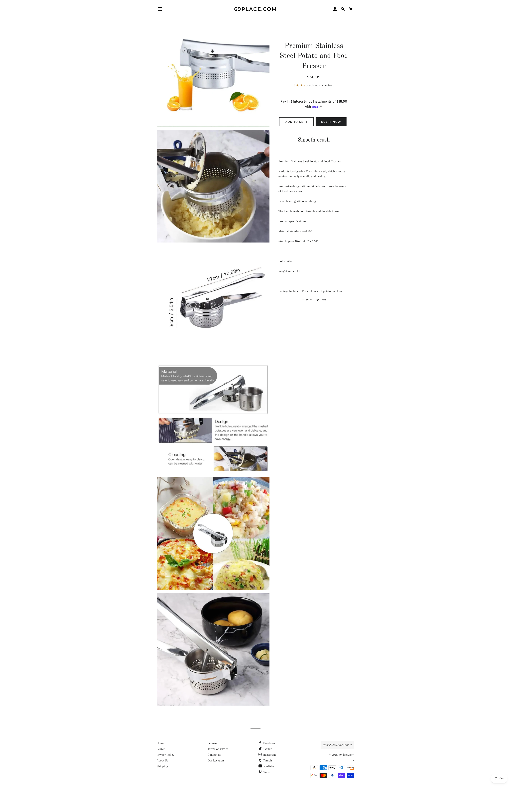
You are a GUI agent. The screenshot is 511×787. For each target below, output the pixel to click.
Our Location (216, 760)
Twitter (267, 749)
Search (161, 749)
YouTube (268, 766)
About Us (162, 760)
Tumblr (267, 760)
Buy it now (331, 121)
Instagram (269, 754)
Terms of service (218, 749)
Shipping (299, 85)
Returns (212, 743)
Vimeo (266, 772)
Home (160, 743)
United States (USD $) (336, 745)
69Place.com (255, 9)
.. (353, 759)
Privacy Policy (165, 754)
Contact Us (214, 754)
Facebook (268, 743)
